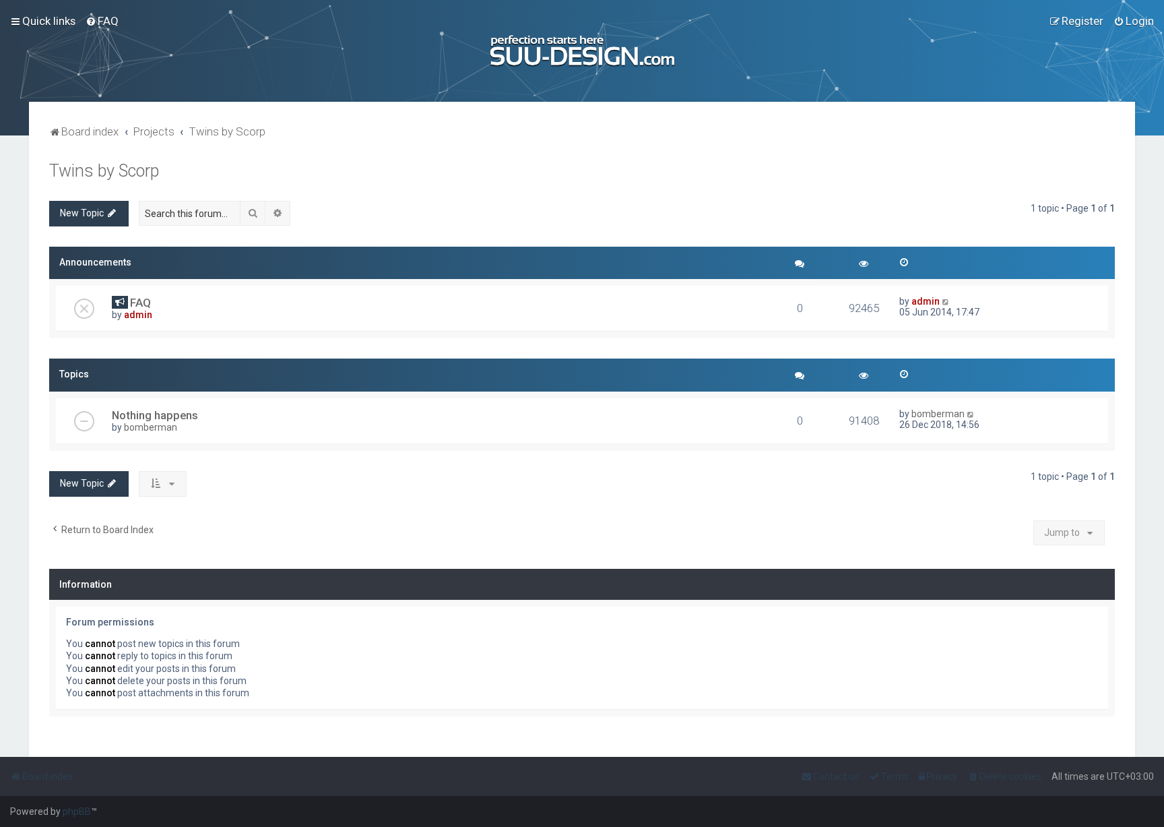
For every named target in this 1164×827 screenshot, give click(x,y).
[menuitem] (102, 20)
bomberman (150, 427)
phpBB (77, 811)
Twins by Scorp (104, 171)
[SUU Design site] (582, 51)
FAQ (140, 302)
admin (138, 314)
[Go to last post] (946, 301)
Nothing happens (155, 415)
